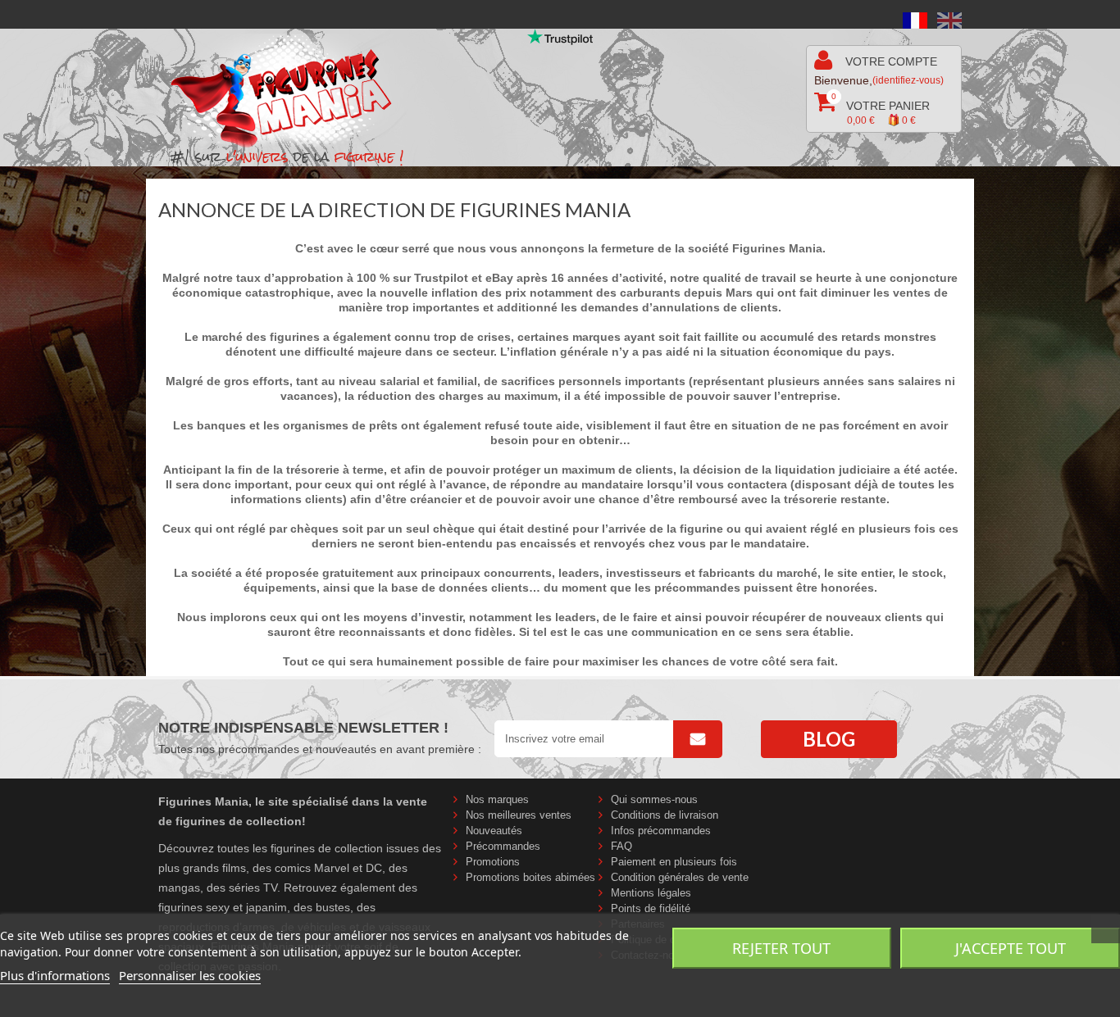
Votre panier (880, 109)
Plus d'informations (55, 975)
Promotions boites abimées (530, 877)
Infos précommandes (661, 830)
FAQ (621, 846)
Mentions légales (651, 893)
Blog (829, 739)
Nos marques (497, 799)
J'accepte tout (1010, 948)
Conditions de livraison (664, 815)
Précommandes (503, 846)
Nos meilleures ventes (518, 815)
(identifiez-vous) (908, 80)
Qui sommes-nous (654, 799)
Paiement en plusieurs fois (674, 862)
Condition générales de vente (680, 877)
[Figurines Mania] (292, 91)
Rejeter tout (781, 948)
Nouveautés (494, 830)
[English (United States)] (949, 19)
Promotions (493, 862)
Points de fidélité (650, 908)
